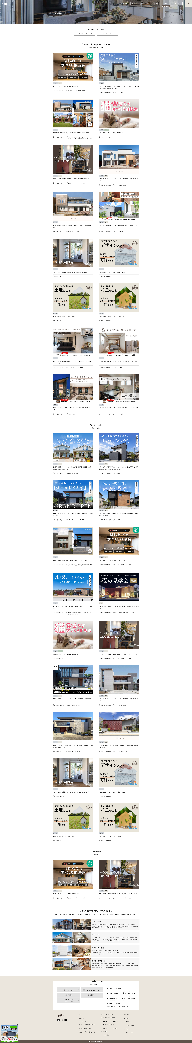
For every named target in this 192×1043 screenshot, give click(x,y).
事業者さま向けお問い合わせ (87, 1032)
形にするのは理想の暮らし (109, 1017)
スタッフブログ (128, 1032)
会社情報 (81, 1018)
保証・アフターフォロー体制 (110, 1028)
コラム (126, 1029)
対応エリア (127, 1018)
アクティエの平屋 (129, 1025)
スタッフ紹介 (83, 1021)
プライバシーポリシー (85, 1028)
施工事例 (126, 1014)
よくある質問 (106, 1035)
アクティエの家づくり (107, 1014)
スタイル (126, 1022)
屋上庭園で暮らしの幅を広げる (110, 1021)
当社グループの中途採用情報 (87, 1025)
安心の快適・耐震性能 (108, 1024)
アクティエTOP (130, 22)
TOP (80, 1014)
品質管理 (105, 1031)
